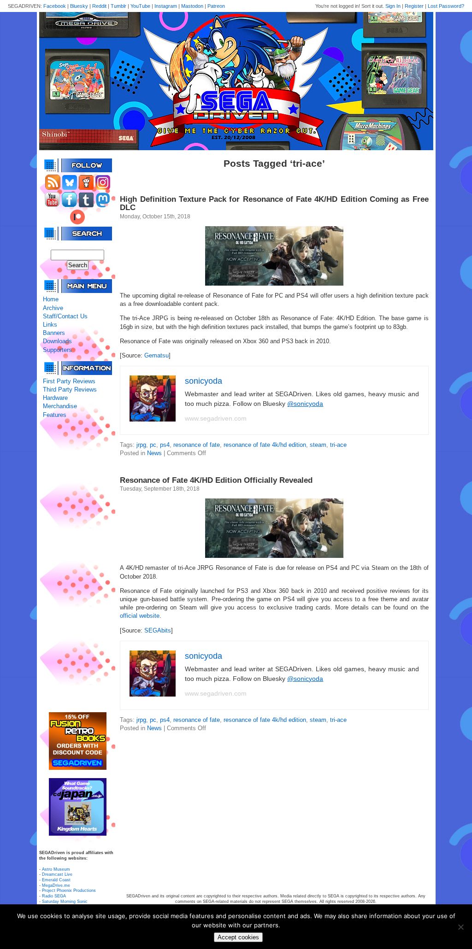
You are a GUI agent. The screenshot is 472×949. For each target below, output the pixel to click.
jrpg (141, 444)
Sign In (393, 6)
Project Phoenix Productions (69, 890)
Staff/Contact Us (65, 316)
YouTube (140, 6)
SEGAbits (157, 630)
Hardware (55, 397)
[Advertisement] (77, 566)
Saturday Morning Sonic (65, 901)
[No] (460, 926)
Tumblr (118, 6)
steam (318, 444)
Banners (54, 332)
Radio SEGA (54, 896)
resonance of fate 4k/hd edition (265, 444)
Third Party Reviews (70, 389)
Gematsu (156, 355)
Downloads (57, 341)
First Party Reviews (69, 381)
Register (414, 6)
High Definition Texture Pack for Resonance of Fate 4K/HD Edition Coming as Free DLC (274, 203)
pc (153, 444)
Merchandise (60, 406)
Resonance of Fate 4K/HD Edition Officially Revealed (216, 480)
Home (51, 299)
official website (139, 615)
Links (50, 324)
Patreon (216, 6)
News (154, 453)
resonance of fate (196, 444)
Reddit (99, 6)
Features (54, 414)
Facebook (54, 6)
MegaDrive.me (56, 885)
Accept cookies (238, 937)
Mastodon (192, 6)
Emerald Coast (56, 880)
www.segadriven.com (216, 418)
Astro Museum (56, 869)
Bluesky (79, 6)
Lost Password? (446, 6)
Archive (53, 308)
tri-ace (338, 444)
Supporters (57, 349)
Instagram (165, 6)
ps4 (165, 444)
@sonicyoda (305, 403)
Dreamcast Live (57, 874)
